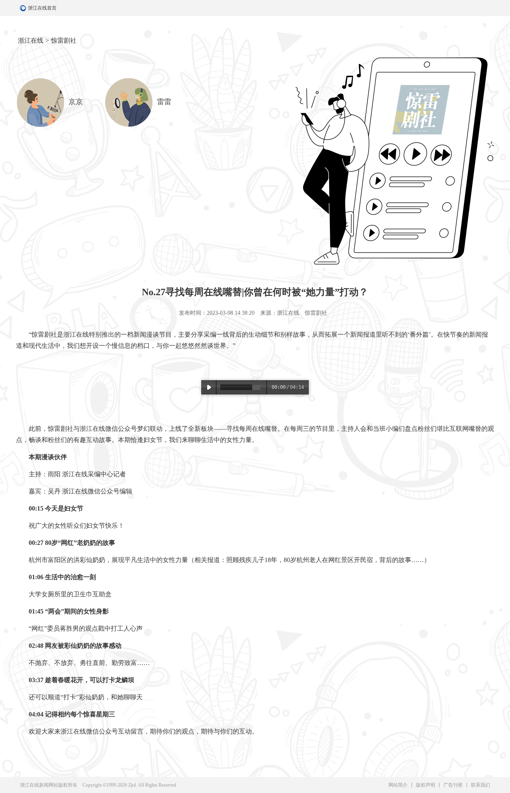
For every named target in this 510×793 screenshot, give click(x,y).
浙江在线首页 (24, 8)
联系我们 (480, 785)
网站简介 (398, 785)
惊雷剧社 (63, 40)
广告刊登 (453, 785)
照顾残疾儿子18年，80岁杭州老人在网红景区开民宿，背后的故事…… (325, 559)
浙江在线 (30, 40)
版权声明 (425, 785)
